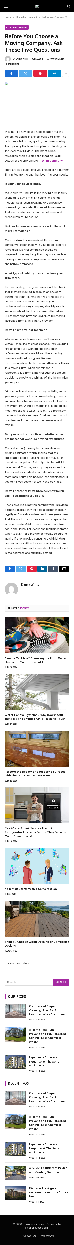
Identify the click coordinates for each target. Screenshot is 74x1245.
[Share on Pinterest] (40, 73)
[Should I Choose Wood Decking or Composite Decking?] (37, 919)
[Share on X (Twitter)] (26, 73)
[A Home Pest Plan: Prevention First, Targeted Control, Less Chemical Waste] (15, 1034)
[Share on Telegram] (54, 73)
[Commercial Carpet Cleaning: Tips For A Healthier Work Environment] (15, 1011)
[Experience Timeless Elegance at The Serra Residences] (15, 1062)
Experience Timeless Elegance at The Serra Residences (44, 1061)
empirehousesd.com (37, 1227)
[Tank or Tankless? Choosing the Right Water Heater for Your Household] (37, 635)
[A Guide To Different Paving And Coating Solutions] (15, 1173)
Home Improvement (16, 27)
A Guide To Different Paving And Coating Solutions (48, 1170)
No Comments (57, 59)
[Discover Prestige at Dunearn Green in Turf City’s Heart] (15, 1193)
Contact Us (29, 1235)
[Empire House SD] (37, 6)
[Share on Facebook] (11, 73)
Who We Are (47, 1235)
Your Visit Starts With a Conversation (31, 889)
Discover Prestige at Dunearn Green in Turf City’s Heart (48, 1192)
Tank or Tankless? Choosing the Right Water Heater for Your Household (36, 660)
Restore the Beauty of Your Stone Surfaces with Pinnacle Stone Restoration (35, 773)
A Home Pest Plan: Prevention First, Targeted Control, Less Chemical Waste (47, 1035)
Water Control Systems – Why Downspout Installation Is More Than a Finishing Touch (35, 717)
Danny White (22, 59)
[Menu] (6, 6)
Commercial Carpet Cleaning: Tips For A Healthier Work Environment (48, 1010)
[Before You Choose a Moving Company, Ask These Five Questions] (37, 102)
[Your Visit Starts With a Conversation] (37, 866)
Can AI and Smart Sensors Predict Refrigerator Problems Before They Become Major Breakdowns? (35, 832)
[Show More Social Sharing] (65, 73)
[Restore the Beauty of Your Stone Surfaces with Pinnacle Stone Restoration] (37, 748)
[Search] (68, 6)
